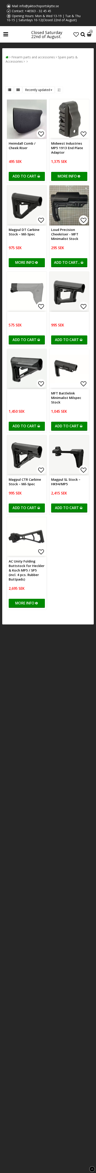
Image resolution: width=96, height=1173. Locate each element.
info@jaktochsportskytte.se (39, 6)
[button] (76, 34)
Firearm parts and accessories (33, 57)
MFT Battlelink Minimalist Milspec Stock (66, 397)
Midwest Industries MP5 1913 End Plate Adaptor (67, 148)
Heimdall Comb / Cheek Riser (22, 145)
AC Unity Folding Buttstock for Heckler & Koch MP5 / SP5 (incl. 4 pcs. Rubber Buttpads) (26, 570)
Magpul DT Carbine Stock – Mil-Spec (24, 231)
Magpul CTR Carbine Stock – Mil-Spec (25, 481)
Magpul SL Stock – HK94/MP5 (65, 481)
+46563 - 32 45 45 (38, 11)
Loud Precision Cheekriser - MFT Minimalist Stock (64, 234)
